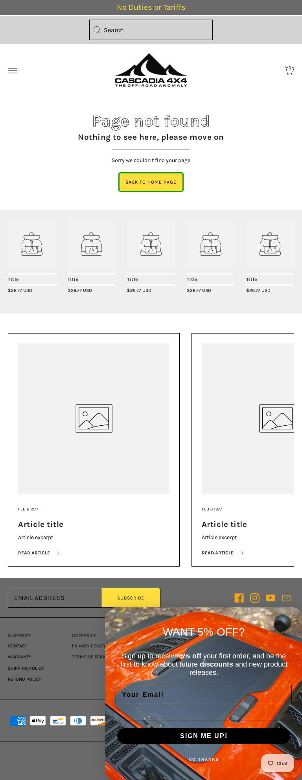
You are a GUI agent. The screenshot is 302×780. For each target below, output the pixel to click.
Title (13, 279)
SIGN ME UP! (204, 736)
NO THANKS (204, 759)
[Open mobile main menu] (12, 70)
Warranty (19, 657)
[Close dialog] (293, 616)
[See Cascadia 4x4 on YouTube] (270, 598)
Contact (17, 646)
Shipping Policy (26, 668)
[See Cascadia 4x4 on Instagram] (255, 598)
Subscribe (130, 598)
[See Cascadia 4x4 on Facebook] (239, 598)
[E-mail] (286, 598)
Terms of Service (92, 657)
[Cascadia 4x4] (32, 244)
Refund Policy (24, 679)
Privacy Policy (89, 646)
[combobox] (151, 30)
